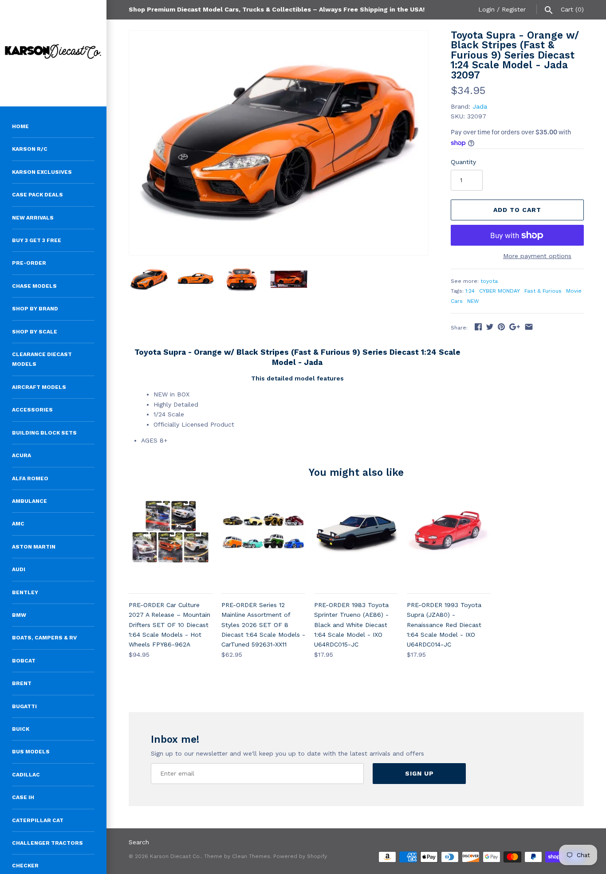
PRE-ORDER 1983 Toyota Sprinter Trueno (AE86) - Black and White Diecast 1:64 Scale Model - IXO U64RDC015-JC (351, 624)
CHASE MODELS (34, 286)
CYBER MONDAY (499, 291)
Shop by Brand (35, 309)
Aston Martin (33, 547)
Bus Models (31, 752)
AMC (18, 524)
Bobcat (23, 661)
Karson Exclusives (42, 172)
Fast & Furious (543, 291)
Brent (21, 683)
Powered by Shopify (300, 856)
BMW (19, 615)
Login (486, 9)
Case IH (23, 797)
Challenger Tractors (47, 843)
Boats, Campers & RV (44, 638)
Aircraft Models (39, 387)
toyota (489, 281)
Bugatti (24, 706)
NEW (473, 301)
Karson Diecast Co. (175, 856)
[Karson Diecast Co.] (53, 53)
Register (514, 9)
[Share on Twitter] (489, 326)
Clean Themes (251, 856)
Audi (18, 569)
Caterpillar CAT (37, 820)
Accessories (32, 410)
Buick (20, 729)
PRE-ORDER (29, 263)
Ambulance (29, 501)
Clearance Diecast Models (42, 359)
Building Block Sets (44, 433)
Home (20, 126)
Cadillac (26, 775)
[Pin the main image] (501, 326)
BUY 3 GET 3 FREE (36, 240)
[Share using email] (528, 326)
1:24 (470, 291)
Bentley (25, 592)
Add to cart (517, 209)
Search (139, 842)
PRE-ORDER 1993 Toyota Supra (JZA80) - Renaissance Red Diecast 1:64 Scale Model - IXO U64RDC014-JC (444, 624)
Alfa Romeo (30, 478)
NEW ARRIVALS (33, 218)
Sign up (419, 773)
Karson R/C (29, 149)
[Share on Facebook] (478, 326)
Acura (21, 455)
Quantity (463, 161)
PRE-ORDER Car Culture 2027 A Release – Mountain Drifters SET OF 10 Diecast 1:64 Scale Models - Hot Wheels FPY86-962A (169, 624)
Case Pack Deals (37, 195)
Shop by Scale (34, 332)
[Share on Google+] (514, 326)
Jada (479, 106)
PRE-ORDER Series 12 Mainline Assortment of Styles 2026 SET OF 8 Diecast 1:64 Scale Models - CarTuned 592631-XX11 (263, 624)
